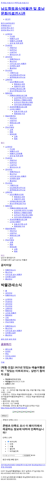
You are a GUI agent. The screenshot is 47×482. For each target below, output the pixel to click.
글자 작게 (12, 339)
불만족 (12, 449)
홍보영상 (13, 68)
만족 (11, 444)
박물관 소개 (14, 39)
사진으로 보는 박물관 (18, 64)
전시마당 (8, 70)
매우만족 (13, 442)
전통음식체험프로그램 (18, 95)
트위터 (7, 351)
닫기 (2, 255)
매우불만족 (13, 451)
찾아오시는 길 (15, 54)
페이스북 (8, 349)
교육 (11, 130)
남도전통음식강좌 (17, 82)
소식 (11, 125)
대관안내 (13, 50)
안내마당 (8, 45)
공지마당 (8, 57)
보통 (11, 446)
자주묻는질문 (15, 66)
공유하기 (6, 344)
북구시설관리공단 (8, 23)
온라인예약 (9, 127)
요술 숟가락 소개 (20, 111)
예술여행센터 (10, 116)
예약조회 (13, 134)
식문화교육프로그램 (17, 89)
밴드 (7, 354)
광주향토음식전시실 (17, 77)
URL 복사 (9, 358)
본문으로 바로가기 (21, 3)
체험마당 (8, 93)
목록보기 (4, 416)
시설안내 (13, 52)
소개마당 (8, 34)
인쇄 (2, 362)
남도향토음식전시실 (17, 75)
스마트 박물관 (15, 109)
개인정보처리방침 (8, 465)
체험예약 (8, 315)
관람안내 (13, 48)
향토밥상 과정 (19, 84)
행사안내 (13, 61)
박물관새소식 (15, 59)
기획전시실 (14, 73)
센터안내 (13, 118)
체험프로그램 (15, 123)
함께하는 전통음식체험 (23, 100)
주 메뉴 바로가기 (7, 3)
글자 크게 (4, 339)
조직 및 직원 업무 (16, 43)
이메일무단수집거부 (23, 465)
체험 (11, 132)
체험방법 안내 (19, 114)
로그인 (7, 19)
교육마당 (8, 79)
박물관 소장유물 (16, 41)
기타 (7, 317)
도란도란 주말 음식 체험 (23, 102)
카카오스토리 (10, 356)
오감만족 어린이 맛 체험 (23, 98)
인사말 (12, 36)
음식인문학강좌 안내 (18, 91)
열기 (2, 143)
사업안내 (13, 120)
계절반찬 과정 (19, 86)
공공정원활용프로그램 (18, 107)
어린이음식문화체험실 (22, 104)
